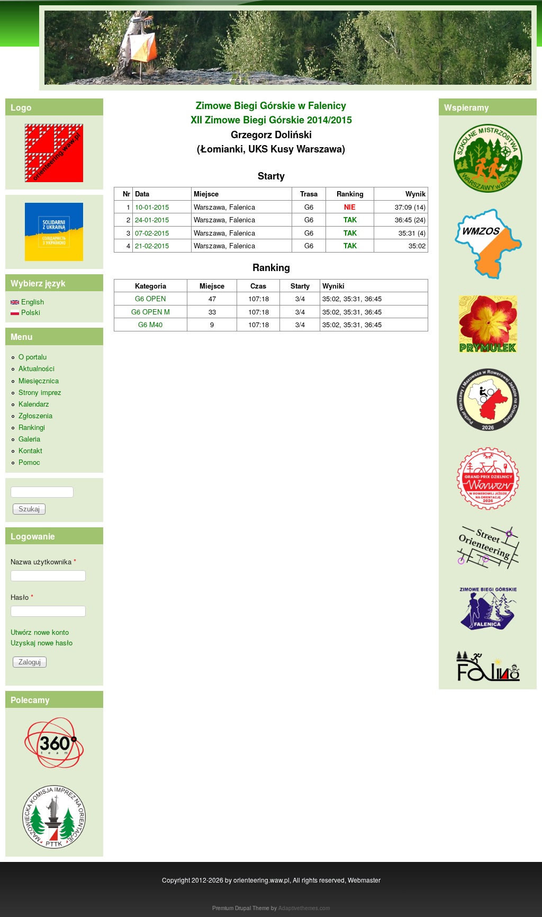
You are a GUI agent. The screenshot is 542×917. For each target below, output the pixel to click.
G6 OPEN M (150, 312)
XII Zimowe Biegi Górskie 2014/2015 (271, 120)
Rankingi (32, 427)
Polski (29, 312)
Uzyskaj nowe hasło (42, 642)
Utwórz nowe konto (40, 632)
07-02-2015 (152, 233)
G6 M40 (150, 324)
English (31, 301)
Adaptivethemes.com (304, 908)
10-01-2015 (152, 207)
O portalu (33, 357)
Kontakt (30, 450)
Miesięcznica (39, 380)
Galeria (29, 439)
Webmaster (364, 879)
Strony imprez (40, 392)
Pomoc (29, 462)
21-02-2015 (152, 245)
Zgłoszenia (35, 415)
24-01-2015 (152, 219)
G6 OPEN (150, 298)
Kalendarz (34, 404)
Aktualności (37, 368)
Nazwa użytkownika (43, 561)
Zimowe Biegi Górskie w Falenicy (271, 105)
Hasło (22, 597)
